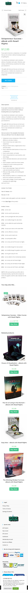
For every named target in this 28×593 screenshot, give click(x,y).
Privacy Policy (6, 506)
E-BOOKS (6, 88)
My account (5, 531)
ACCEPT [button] (16, 588)
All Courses (5, 533)
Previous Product (7, 10)
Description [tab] (14, 97)
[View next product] (25, 10)
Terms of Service (7, 508)
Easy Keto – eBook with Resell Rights (14, 442)
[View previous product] (2, 10)
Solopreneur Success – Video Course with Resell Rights (14, 316)
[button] (24, 14)
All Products (5, 528)
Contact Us (5, 545)
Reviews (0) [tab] (14, 100)
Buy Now (8, 80)
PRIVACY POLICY (7, 588)
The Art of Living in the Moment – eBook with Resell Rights (14, 404)
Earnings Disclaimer (7, 511)
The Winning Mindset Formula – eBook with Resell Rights (14, 481)
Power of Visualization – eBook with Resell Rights (14, 364)
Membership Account (8, 539)
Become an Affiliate (7, 542)
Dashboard (5, 536)
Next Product (21, 10)
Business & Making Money (12, 86)
